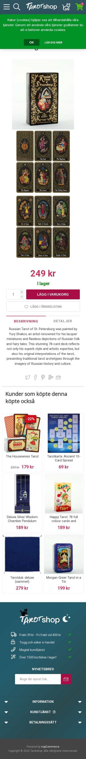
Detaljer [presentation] (63, 321)
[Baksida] (25, 160)
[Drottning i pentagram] (43, 256)
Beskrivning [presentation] (26, 321)
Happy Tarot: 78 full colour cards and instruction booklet (64, 521)
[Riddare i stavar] (61, 256)
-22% (30, 419)
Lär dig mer (53, 42)
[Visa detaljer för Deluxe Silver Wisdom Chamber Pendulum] (22, 493)
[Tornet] (61, 191)
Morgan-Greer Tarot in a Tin (63, 580)
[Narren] (43, 160)
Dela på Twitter (27, 377)
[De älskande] (43, 191)
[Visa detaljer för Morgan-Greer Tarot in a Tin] (64, 554)
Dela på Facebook (35, 377)
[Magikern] (61, 160)
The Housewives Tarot (22, 456)
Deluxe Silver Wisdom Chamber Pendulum (22, 519)
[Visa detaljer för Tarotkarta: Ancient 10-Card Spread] (64, 433)
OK (31, 42)
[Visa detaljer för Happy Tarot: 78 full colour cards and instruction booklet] (64, 493)
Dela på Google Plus (50, 377)
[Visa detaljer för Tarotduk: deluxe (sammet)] (22, 554)
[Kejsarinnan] (25, 191)
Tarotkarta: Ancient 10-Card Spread (63, 458)
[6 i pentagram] (25, 225)
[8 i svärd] (43, 225)
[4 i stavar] (61, 225)
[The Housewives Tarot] (22, 433)
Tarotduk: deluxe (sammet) (22, 580)
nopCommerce (50, 746)
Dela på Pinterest (43, 377)
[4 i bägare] (25, 256)
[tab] (26, 321)
